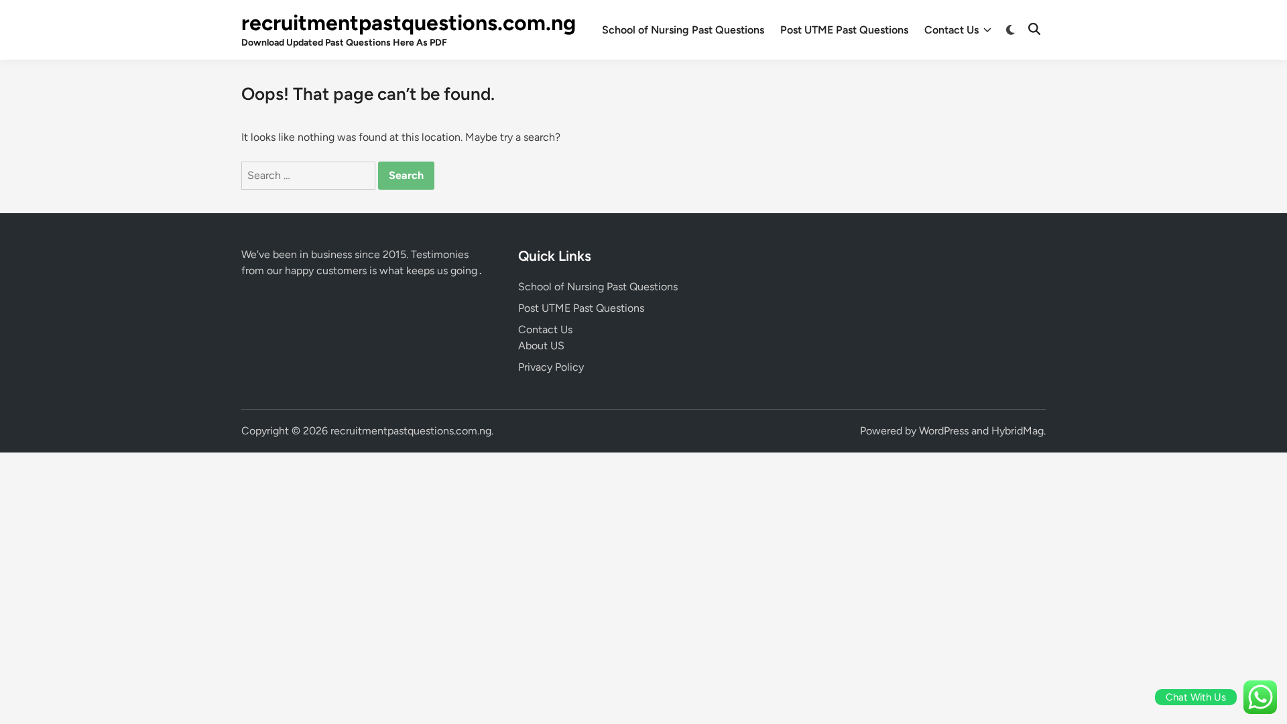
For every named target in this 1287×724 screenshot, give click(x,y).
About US (541, 345)
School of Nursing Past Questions (683, 29)
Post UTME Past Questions (844, 29)
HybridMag (1017, 430)
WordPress (944, 430)
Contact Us (951, 29)
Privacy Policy (551, 367)
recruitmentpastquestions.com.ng (408, 23)
